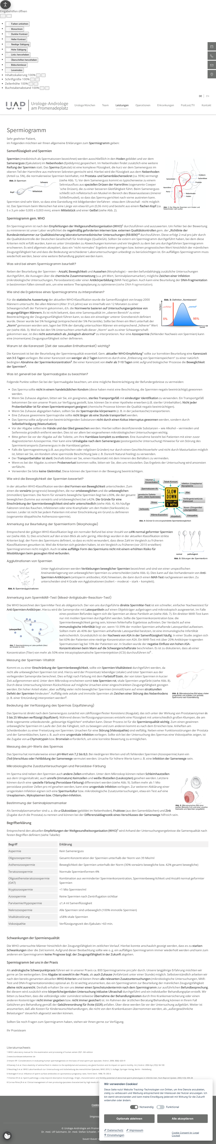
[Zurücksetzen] (3, 16)
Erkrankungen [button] (165, 105)
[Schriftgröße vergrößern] (37, 79)
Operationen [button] (143, 105)
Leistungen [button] (122, 105)
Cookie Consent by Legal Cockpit (185, 1134)
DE (200, 96)
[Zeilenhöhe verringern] (31, 84)
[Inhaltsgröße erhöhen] (43, 75)
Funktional (172, 1107)
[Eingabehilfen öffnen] (5, 4)
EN (207, 96)
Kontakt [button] (206, 105)
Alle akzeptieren (182, 1118)
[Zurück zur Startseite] (37, 105)
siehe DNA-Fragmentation (134, 284)
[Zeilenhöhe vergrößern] (36, 84)
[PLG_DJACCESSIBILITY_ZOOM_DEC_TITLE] (38, 75)
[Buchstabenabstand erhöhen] (47, 88)
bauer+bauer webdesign (97, 1138)
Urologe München (84, 105)
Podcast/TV (188, 105)
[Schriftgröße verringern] (32, 79)
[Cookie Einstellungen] (7, 1136)
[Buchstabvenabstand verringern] (42, 88)
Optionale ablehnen (129, 1118)
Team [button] (105, 105)
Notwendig (147, 1107)
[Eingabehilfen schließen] (9, 16)
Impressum (97, 1116)
